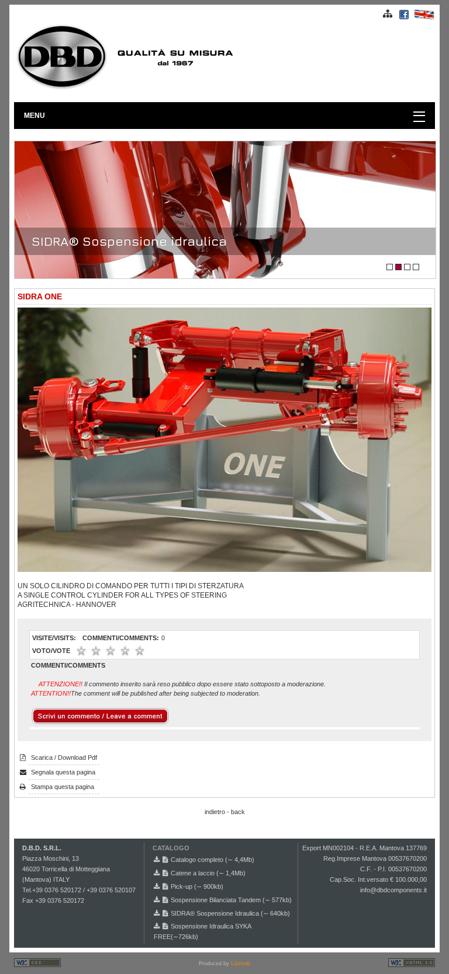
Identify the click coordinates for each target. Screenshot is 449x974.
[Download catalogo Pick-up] (158, 886)
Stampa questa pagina (62, 786)
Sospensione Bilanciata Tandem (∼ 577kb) (231, 899)
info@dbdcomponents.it (393, 889)
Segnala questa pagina (63, 772)
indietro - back (225, 811)
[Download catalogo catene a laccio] (158, 873)
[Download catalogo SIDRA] (158, 913)
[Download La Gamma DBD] (158, 859)
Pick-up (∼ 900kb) (197, 886)
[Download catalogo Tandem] (158, 899)
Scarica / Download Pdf (64, 757)
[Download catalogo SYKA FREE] (158, 926)
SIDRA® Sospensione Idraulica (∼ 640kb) (230, 913)
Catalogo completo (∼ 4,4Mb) (212, 859)
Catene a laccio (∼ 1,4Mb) (208, 873)
